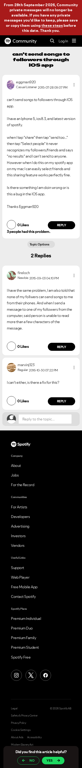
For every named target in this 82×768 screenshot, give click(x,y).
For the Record (22, 484)
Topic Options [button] (40, 244)
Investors (18, 535)
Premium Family (23, 637)
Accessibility (34, 737)
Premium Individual (26, 618)
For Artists (19, 506)
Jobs (15, 475)
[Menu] (74, 41)
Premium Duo (22, 628)
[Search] (52, 41)
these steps (52, 25)
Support (17, 567)
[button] (74, 84)
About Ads (17, 737)
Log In (63, 41)
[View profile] (10, 84)
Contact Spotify (23, 596)
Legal (14, 708)
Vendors (18, 545)
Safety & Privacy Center (24, 715)
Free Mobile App (24, 586)
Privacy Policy (18, 723)
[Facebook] (45, 675)
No (32, 760)
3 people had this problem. (28, 231)
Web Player (20, 577)
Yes (49, 760)
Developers (20, 516)
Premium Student (25, 647)
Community (25, 41)
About (16, 465)
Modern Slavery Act (22, 744)
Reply (61, 225)
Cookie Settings (21, 730)
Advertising (20, 526)
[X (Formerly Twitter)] (31, 675)
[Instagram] (16, 675)
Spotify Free (21, 657)
